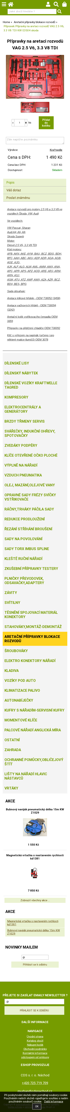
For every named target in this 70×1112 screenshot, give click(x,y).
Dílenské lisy (16, 363)
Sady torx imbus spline (26, 549)
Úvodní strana (35, 1036)
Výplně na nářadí (20, 465)
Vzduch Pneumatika (23, 475)
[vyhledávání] (58, 5)
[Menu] (4, 4)
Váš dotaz (13, 190)
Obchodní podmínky (35, 1049)
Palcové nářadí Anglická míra (32, 730)
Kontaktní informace (35, 1053)
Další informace (53, 1101)
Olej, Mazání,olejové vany (29, 485)
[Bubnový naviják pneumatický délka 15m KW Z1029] (35, 827)
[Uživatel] (50, 5)
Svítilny (12, 602)
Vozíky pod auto (20, 680)
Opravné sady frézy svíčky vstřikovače (30, 497)
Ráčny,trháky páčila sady (29, 509)
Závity (10, 593)
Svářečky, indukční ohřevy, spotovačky (29, 433)
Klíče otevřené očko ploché (30, 455)
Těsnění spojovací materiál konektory (31, 614)
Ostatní (12, 740)
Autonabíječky (18, 700)
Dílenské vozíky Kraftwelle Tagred (30, 385)
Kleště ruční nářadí (23, 559)
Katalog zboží (35, 1040)
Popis (10, 182)
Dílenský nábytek (21, 373)
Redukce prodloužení (24, 519)
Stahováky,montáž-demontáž (33, 627)
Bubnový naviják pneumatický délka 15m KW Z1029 (35, 811)
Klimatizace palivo (22, 690)
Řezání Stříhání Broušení (28, 529)
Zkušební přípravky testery (31, 568)
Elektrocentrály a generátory (22, 409)
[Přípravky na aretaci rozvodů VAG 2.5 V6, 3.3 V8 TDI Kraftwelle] (35, 77)
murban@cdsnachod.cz (35, 1091)
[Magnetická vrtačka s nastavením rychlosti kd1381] (35, 873)
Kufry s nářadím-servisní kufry (34, 710)
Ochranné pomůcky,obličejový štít (33, 762)
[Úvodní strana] (12, 5)
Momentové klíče (20, 720)
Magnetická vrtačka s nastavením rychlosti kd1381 (35, 857)
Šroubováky (16, 651)
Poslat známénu (18, 198)
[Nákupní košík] (66, 5)
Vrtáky (11, 788)
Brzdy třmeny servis (24, 421)
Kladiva (11, 670)
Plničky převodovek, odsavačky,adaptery (24, 580)
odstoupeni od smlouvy (35, 1057)
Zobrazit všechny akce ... (35, 900)
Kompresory (16, 397)
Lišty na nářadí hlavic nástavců (25, 776)
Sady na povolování (23, 539)
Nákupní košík (35, 1044)
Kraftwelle (56, 150)
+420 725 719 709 (35, 1083)
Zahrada (12, 750)
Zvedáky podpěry (20, 445)
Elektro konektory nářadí (29, 661)
